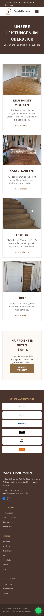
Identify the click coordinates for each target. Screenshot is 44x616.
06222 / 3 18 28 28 (12, 2)
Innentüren (7, 527)
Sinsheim (6, 569)
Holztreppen (7, 522)
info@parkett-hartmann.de (16, 493)
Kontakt (5, 593)
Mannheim (6, 560)
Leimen (5, 565)
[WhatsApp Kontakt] (38, 610)
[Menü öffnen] (37, 11)
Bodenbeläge (7, 513)
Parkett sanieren (9, 517)
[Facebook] (3, 499)
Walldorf (5, 555)
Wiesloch (6, 546)
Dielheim (6, 541)
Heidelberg (6, 551)
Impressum (7, 584)
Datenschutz (7, 588)
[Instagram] (8, 499)
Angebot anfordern (22, 368)
